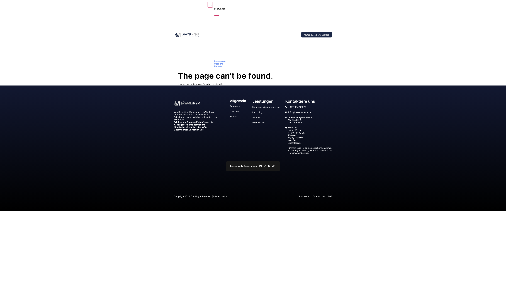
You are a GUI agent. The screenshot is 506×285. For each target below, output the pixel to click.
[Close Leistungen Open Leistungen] (216, 13)
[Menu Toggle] (210, 5)
